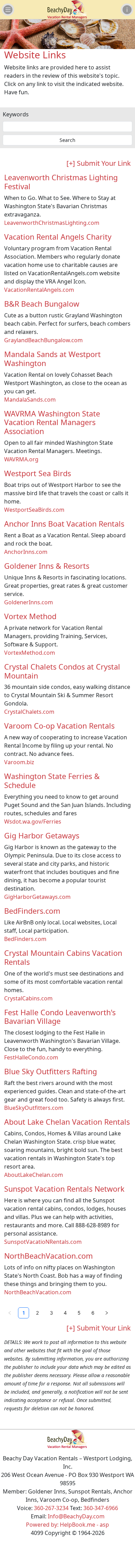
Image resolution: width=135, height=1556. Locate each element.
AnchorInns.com (25, 552)
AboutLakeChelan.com (33, 1175)
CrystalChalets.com (29, 711)
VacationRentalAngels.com (39, 290)
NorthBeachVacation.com (37, 1292)
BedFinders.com (25, 939)
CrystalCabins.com (28, 998)
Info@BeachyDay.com (76, 1516)
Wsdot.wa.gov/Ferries (32, 821)
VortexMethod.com (29, 652)
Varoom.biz (19, 762)
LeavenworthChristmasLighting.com (51, 223)
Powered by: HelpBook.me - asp (67, 1524)
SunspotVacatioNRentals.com (43, 1242)
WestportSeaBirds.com (34, 509)
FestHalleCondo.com (31, 1057)
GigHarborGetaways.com (37, 897)
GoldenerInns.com (28, 602)
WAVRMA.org (21, 459)
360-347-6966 (100, 1508)
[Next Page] (106, 1312)
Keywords (16, 114)
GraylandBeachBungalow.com (43, 340)
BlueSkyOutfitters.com (33, 1108)
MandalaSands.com (30, 399)
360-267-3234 (51, 1508)
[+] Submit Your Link (98, 163)
